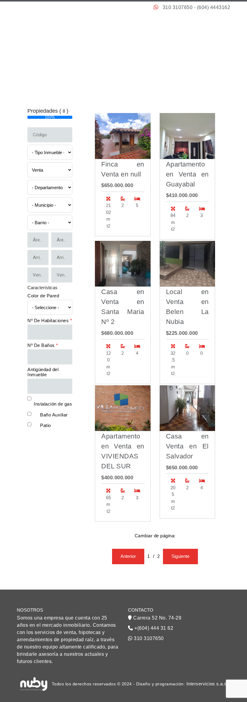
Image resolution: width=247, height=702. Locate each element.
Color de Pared (43, 295)
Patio (45, 425)
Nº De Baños (42, 345)
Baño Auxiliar (54, 414)
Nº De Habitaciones (49, 320)
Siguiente (180, 556)
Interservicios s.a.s (206, 683)
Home (154, 61)
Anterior (128, 556)
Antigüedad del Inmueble (42, 372)
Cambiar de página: (155, 535)
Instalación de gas (53, 403)
